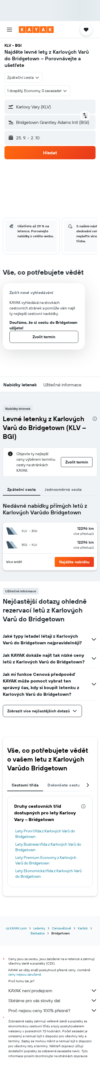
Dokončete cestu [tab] (64, 785)
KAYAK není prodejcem (30, 990)
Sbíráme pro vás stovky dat (34, 1000)
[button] (9, 30)
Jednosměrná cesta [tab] (63, 489)
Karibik (83, 928)
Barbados (38, 933)
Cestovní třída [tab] (25, 785)
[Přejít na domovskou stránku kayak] (36, 29)
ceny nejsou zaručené (24, 974)
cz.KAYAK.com (16, 928)
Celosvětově (61, 928)
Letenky (39, 928)
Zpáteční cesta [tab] (21, 489)
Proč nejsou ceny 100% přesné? (39, 1010)
